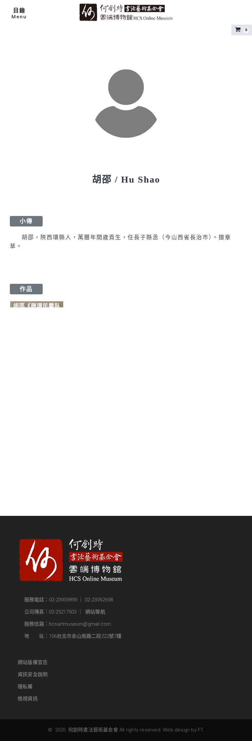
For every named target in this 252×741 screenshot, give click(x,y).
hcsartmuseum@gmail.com (80, 624)
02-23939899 (63, 600)
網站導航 (95, 612)
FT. (201, 730)
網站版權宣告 (33, 662)
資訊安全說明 (33, 674)
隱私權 (25, 687)
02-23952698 (99, 600)
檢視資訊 (28, 699)
